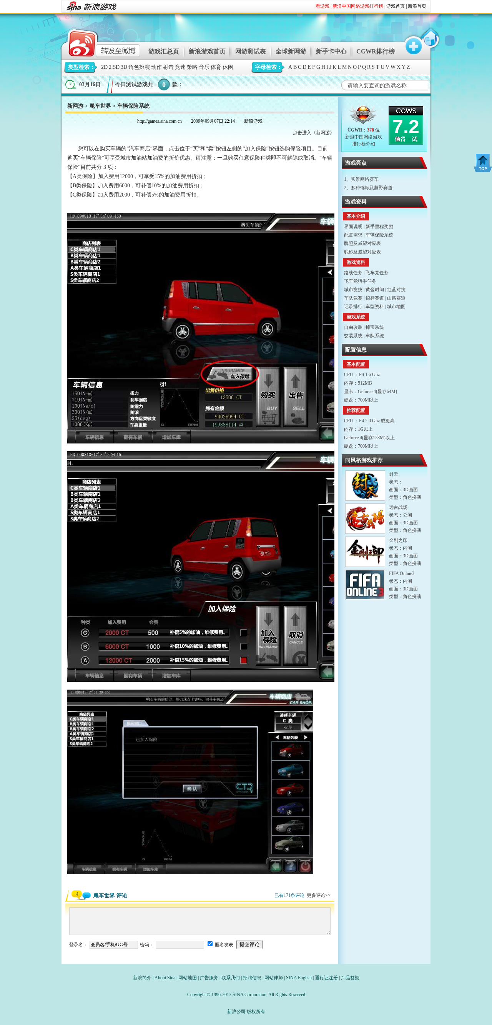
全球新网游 (291, 51)
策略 (192, 67)
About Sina (165, 977)
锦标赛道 (375, 298)
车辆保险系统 (379, 235)
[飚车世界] (363, 116)
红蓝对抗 (396, 289)
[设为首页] (429, 42)
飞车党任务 (377, 272)
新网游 (75, 106)
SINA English (299, 977)
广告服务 (209, 977)
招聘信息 (252, 977)
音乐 (204, 67)
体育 (216, 67)
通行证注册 (326, 977)
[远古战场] (365, 518)
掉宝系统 (375, 327)
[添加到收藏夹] (410, 42)
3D (124, 67)
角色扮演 (139, 67)
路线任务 (353, 272)
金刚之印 (398, 540)
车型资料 (375, 306)
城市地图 (396, 306)
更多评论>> (319, 895)
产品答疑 (350, 977)
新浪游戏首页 (207, 51)
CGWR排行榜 (375, 51)
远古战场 (398, 507)
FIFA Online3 (401, 573)
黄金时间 (375, 289)
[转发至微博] (97, 42)
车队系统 (375, 335)
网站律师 (273, 977)
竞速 (180, 67)
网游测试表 (250, 51)
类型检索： (81, 67)
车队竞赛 (353, 298)
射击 (168, 67)
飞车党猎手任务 (360, 281)
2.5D (114, 67)
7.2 (405, 126)
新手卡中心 (331, 51)
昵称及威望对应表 (362, 252)
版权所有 (256, 1011)
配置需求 (353, 235)
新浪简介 (142, 977)
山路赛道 (396, 298)
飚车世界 (100, 106)
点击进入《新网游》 (313, 132)
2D (104, 67)
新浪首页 (417, 6)
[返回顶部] (483, 163)
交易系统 (353, 335)
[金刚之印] (365, 552)
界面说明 (353, 226)
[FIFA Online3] (365, 585)
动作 (156, 67)
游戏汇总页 (163, 51)
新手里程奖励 (379, 226)
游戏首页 (395, 6)
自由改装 (353, 327)
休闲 (228, 67)
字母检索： (268, 67)
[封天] (365, 485)
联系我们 (230, 977)
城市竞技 (353, 289)
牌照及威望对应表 (362, 243)
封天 (393, 474)
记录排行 (353, 306)
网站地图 (187, 977)
